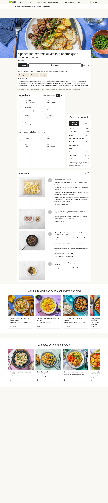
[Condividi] (88, 65)
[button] (41, 95)
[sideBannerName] (79, 102)
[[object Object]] (84, 65)
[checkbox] (18, 60)
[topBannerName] (54, 13)
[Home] (16, 7)
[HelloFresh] (12, 2)
